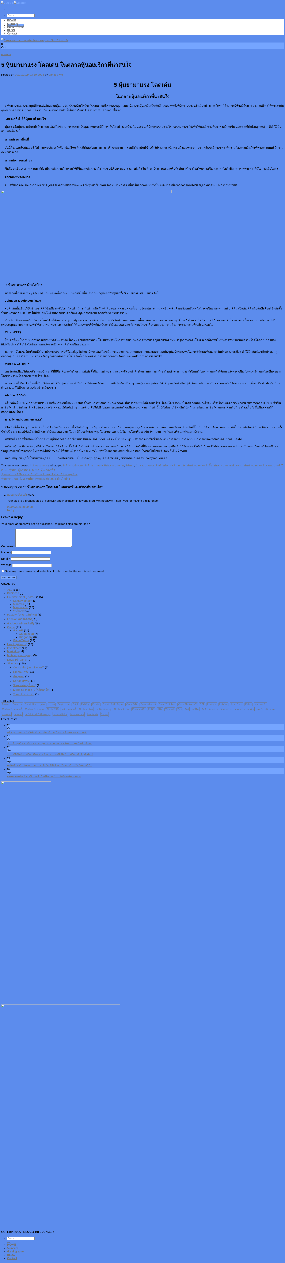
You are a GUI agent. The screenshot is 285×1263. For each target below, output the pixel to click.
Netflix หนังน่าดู (103, 709)
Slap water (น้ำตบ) (24, 685)
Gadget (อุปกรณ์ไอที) (20, 623)
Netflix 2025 (52, 709)
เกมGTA (18, 714)
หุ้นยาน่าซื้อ (48, 469)
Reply (11, 510)
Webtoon (19, 610)
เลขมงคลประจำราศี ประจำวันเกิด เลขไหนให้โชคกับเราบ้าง (44, 776)
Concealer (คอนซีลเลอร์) (28, 667)
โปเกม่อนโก (92, 714)
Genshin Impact (148, 704)
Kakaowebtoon (22, 600)
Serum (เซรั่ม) (21, 680)
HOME (11, 20)
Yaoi (179, 709)
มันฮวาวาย (226, 709)
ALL (9, 589)
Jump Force (236, 704)
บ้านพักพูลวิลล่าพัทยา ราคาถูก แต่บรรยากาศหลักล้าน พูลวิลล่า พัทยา (49, 743)
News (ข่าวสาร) (17, 659)
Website (6, 564)
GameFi (18, 630)
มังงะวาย (213, 709)
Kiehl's (248, 704)
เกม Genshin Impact (266, 709)
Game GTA (131, 704)
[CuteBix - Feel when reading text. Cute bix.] (13, 2)
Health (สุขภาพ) (17, 644)
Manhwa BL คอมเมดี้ (12, 709)
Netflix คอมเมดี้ (68, 709)
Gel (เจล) (18, 676)
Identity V (211, 704)
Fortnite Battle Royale (113, 704)
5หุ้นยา (129, 465)
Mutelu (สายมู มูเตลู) (20, 655)
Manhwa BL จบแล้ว (34, 709)
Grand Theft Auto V (187, 704)
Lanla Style (56, 74)
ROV (159, 709)
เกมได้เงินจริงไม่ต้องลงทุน (37, 714)
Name (6, 552)
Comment (8, 546)
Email (5, 558)
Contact (12, 33)
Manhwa (18, 604)
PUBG (151, 709)
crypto (52, 704)
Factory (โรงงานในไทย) (22, 614)
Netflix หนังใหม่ (121, 709)
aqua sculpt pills (17, 494)
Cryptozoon (26, 633)
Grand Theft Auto (167, 704)
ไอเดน (104, 714)
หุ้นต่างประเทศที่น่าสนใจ (170, 465)
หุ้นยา (12, 469)
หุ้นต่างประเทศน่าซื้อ (199, 465)
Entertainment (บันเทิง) (21, 597)
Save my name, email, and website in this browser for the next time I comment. (54, 571)
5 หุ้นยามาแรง (94, 465)
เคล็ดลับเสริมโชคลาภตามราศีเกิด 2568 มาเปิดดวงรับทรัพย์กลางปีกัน (49, 765)
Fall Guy (85, 704)
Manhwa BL (20, 607)
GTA (202, 704)
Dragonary (26, 637)
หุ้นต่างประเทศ (145, 465)
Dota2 (75, 704)
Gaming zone (15, 27)
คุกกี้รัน (195, 709)
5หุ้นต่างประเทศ (114, 465)
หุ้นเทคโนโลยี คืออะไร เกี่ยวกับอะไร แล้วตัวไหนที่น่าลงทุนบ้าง (39, 474)
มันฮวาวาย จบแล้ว (244, 709)
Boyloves (17, 704)
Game (11, 627)
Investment (6, 55)
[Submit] (8, 1242)
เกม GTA (6, 714)
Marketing (13, 651)
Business (13, 593)
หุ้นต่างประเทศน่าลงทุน (228, 465)
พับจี (204, 709)
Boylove (6, 704)
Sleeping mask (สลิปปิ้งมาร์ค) (31, 689)
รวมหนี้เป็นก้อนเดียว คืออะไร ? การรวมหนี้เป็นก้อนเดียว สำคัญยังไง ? (50, 754)
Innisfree (223, 704)
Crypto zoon (63, 704)
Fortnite (96, 704)
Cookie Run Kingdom (35, 704)
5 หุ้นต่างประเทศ (73, 465)
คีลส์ (187, 709)
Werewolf (169, 709)
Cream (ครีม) (21, 671)
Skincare (12, 23)
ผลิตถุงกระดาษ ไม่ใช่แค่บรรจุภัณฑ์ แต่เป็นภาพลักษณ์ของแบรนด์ (47, 732)
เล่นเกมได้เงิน (60, 714)
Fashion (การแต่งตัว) (20, 619)
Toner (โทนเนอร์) (23, 694)
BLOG (11, 30)
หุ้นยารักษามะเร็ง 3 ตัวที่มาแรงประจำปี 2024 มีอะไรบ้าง (35, 478)
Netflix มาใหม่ (86, 709)
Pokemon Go (138, 709)
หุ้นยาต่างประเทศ (28, 469)
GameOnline (21, 640)
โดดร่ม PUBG (77, 714)
